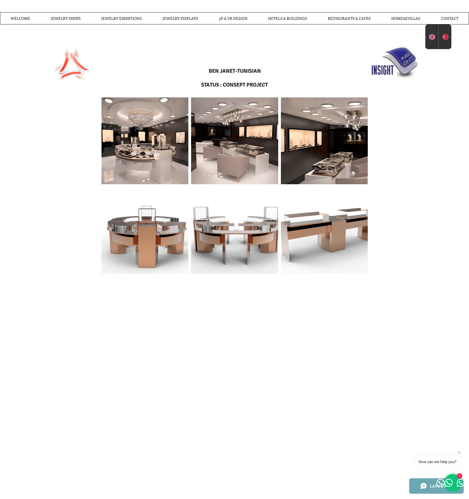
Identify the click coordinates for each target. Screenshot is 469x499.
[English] (431, 36)
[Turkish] (445, 36)
